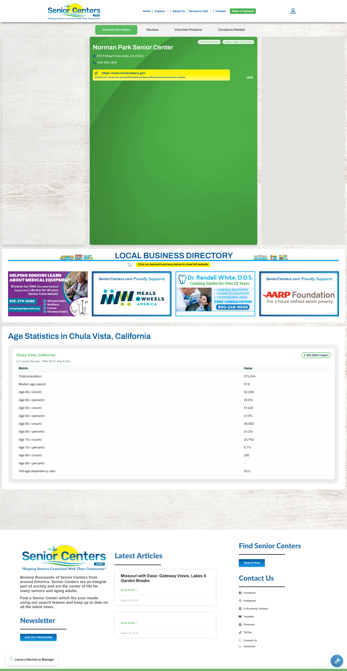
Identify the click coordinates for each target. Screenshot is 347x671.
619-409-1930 (107, 62)
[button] (32, 660)
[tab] (116, 30)
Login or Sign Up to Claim (238, 42)
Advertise (249, 646)
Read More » (129, 590)
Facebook (250, 592)
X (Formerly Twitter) (256, 608)
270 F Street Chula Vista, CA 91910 (120, 56)
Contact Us (250, 640)
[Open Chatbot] (337, 661)
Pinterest (249, 624)
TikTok (248, 632)
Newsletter (37, 620)
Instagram (250, 600)
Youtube (249, 616)
